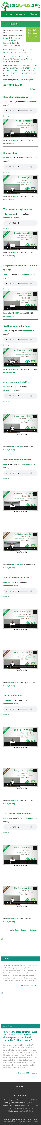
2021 (8, 73)
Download (6, 116)
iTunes (20, 80)
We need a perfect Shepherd (13, 1100)
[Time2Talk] (20, 939)
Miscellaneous (19, 52)
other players (29, 80)
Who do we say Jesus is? (16, 577)
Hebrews (6, 387)
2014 (27, 68)
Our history (32, 33)
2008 (22, 66)
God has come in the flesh (16, 325)
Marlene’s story (8, 1026)
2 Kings (15, 38)
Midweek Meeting (18, 59)
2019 (28, 71)
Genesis (10, 35)
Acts (5, 101)
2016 (8, 71)
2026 (7, 76)
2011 (7, 68)
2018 (21, 71)
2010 (35, 66)
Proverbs (6, 43)
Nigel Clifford (16, 140)
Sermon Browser (20, 930)
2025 (34, 73)
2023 (21, 73)
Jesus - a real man (12, 695)
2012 (14, 68)
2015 (33, 68)
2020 (34, 71)
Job (4, 40)
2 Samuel (6, 38)
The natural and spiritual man (18, 209)
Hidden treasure (13, 1111)
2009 (28, 66)
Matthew (6, 582)
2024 (28, 73)
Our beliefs (32, 30)
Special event (14, 61)
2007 (15, 66)
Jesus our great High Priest (17, 382)
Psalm (11, 40)
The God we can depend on (17, 813)
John (5, 274)
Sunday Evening (9, 143)
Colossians (7, 158)
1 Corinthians (8, 214)
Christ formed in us (13, 1108)
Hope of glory (10, 152)
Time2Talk (6, 958)
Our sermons (33, 39)
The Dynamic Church (15, 50)
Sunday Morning (14, 56)
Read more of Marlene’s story (28, 1073)
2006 (9, 66)
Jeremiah (6, 46)
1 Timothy (7, 700)
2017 (15, 71)
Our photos (32, 36)
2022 (15, 73)
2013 (20, 68)
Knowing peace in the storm (13, 1103)
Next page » (34, 89)
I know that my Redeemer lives (13, 1105)
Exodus (18, 35)
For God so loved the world (17, 459)
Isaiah (14, 43)
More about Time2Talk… (29, 986)
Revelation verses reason (16, 96)
